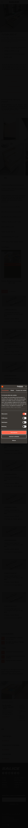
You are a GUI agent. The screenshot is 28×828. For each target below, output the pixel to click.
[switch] (24, 418)
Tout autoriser (14, 432)
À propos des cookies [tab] (21, 390)
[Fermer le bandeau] (25, 386)
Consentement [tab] (5, 390)
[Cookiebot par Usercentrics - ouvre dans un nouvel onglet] (17, 386)
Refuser (14, 440)
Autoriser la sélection (14, 436)
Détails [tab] (12, 390)
